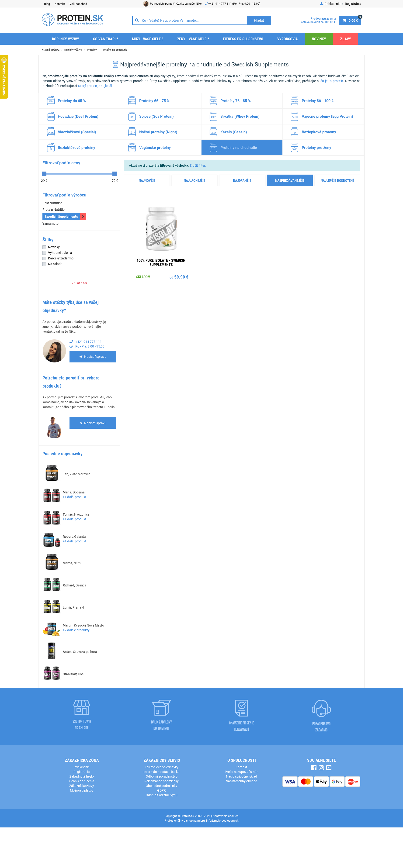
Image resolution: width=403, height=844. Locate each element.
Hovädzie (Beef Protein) (78, 116)
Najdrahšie (242, 180)
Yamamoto (50, 223)
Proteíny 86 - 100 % (318, 100)
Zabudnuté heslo (81, 776)
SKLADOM (143, 276)
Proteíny (92, 49)
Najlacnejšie (194, 180)
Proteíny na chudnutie (114, 49)
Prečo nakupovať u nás (241, 771)
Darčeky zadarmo (60, 258)
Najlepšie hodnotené (337, 180)
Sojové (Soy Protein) (156, 116)
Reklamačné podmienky (161, 781)
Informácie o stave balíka (161, 771)
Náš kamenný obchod (241, 781)
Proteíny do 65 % (72, 100)
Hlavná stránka (50, 49)
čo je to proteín (331, 81)
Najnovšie (147, 180)
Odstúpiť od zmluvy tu (161, 795)
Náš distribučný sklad (241, 776)
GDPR (161, 790)
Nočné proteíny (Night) (158, 131)
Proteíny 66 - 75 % (154, 100)
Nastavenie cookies (225, 816)
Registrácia (353, 3)
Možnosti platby (81, 790)
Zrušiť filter (79, 283)
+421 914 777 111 (220, 3)
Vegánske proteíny (155, 147)
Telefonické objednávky (161, 767)
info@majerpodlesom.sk (222, 820)
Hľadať (259, 20)
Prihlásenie (332, 3)
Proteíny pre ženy (316, 147)
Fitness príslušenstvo (243, 38)
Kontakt (60, 4)
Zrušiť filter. (198, 165)
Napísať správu (95, 356)
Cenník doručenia (81, 781)
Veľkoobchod (78, 4)
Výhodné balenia (60, 252)
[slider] (44, 174)
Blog (47, 4)
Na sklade (55, 264)
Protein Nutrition (54, 209)
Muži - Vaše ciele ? (147, 38)
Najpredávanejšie (289, 180)
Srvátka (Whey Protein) (240, 116)
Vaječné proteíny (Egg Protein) (327, 116)
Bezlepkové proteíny (319, 131)
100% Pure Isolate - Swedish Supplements (161, 262)
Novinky (319, 38)
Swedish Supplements (61, 216)
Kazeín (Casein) (233, 131)
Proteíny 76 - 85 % (235, 100)
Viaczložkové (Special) (77, 131)
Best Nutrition (52, 203)
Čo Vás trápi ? (105, 38)
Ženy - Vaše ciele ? (193, 38)
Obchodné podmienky (161, 785)
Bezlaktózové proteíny (76, 147)
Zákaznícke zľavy (81, 785)
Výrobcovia (287, 38)
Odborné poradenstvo (161, 776)
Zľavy (345, 38)
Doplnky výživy (65, 38)
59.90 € (181, 277)
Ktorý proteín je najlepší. (95, 85)
